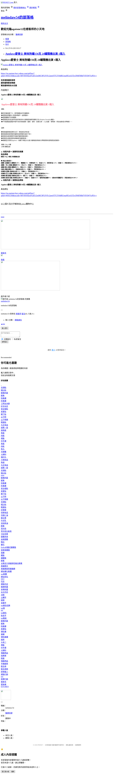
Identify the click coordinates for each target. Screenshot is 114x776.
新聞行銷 (4, 679)
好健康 (3, 510)
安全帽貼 (4, 409)
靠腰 (2, 553)
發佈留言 (5, 342)
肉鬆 (2, 436)
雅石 (2, 542)
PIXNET (40, 745)
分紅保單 (4, 534)
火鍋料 (3, 454)
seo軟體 (4, 574)
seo (2, 676)
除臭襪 (3, 398)
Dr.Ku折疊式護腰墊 (8, 547)
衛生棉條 (4, 669)
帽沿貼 (3, 390)
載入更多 (5, 328)
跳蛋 (2, 658)
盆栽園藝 (4, 539)
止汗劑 (3, 417)
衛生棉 (3, 666)
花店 (2, 581)
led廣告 (4, 613)
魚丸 (2, 449)
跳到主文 (4, 23)
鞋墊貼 (3, 422)
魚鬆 (2, 260)
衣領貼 (3, 388)
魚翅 (2, 462)
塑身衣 (3, 253)
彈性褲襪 (4, 637)
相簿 (7, 39)
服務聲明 (78, 745)
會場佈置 (4, 589)
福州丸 (3, 457)
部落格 (8, 42)
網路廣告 (18, 320)
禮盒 (2, 438)
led (2, 610)
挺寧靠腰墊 (5, 550)
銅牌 (2, 600)
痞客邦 (18, 314)
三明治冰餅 (5, 404)
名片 (7, 44)
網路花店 (4, 584)
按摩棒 (3, 656)
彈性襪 (3, 632)
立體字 (3, 597)
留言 (23, 314)
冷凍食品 (4, 460)
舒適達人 (4, 672)
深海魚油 (4, 523)
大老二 (3, 642)
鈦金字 (3, 616)
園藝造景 (4, 537)
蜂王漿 (3, 518)
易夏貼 (3, 412)
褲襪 (2, 634)
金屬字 (3, 603)
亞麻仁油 (4, 515)
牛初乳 (3, 521)
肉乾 (2, 446)
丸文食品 (4, 425)
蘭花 (2, 545)
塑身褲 (3, 684)
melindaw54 (5, 301)
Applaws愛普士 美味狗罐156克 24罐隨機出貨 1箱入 (35, 53)
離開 (12, 771)
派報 (2, 595)
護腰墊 (3, 558)
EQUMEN (5, 687)
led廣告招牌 (5, 605)
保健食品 (4, 513)
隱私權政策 (69, 745)
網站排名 (4, 577)
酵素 (2, 526)
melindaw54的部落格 (17, 17)
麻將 (2, 640)
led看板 (4, 618)
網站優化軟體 (6, 571)
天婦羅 (3, 452)
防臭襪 (3, 401)
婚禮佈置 (4, 587)
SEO (2, 579)
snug (2, 217)
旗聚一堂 (4, 428)
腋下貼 (3, 414)
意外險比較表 (6, 531)
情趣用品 (4, 653)
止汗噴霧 (4, 420)
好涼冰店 (4, 406)
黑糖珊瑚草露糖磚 (8, 569)
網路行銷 (4, 674)
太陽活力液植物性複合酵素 (11, 563)
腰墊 (2, 555)
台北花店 (4, 592)
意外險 (3, 529)
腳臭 (2, 396)
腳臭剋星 (4, 393)
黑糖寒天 (4, 566)
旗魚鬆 (3, 430)
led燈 (3, 608)
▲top (3, 324)
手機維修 (4, 664)
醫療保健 (19, 34)
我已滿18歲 (5, 771)
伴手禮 (3, 441)
